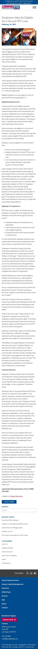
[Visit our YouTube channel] (34, 573)
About (4, 604)
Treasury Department (20, 377)
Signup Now (8, 620)
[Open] (34, 7)
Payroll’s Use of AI (7, 531)
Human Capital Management (12, 584)
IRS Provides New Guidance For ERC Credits (15, 535)
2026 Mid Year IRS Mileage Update (12, 528)
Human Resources (16, 496)
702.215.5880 (6, 636)
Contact (5, 608)
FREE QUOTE (27, 3)
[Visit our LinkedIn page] (31, 573)
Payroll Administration (10, 580)
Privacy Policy (30, 647)
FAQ (3, 600)
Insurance (5, 588)
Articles (5, 596)
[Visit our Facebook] (27, 573)
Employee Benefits (7, 548)
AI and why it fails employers (10, 520)
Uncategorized (6, 563)
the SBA (6, 377)
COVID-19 (5, 544)
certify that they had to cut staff (16, 176)
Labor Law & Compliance (9, 555)
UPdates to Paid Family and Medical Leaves (15, 524)
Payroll (4, 559)
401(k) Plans (6, 592)
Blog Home (9, 502)
